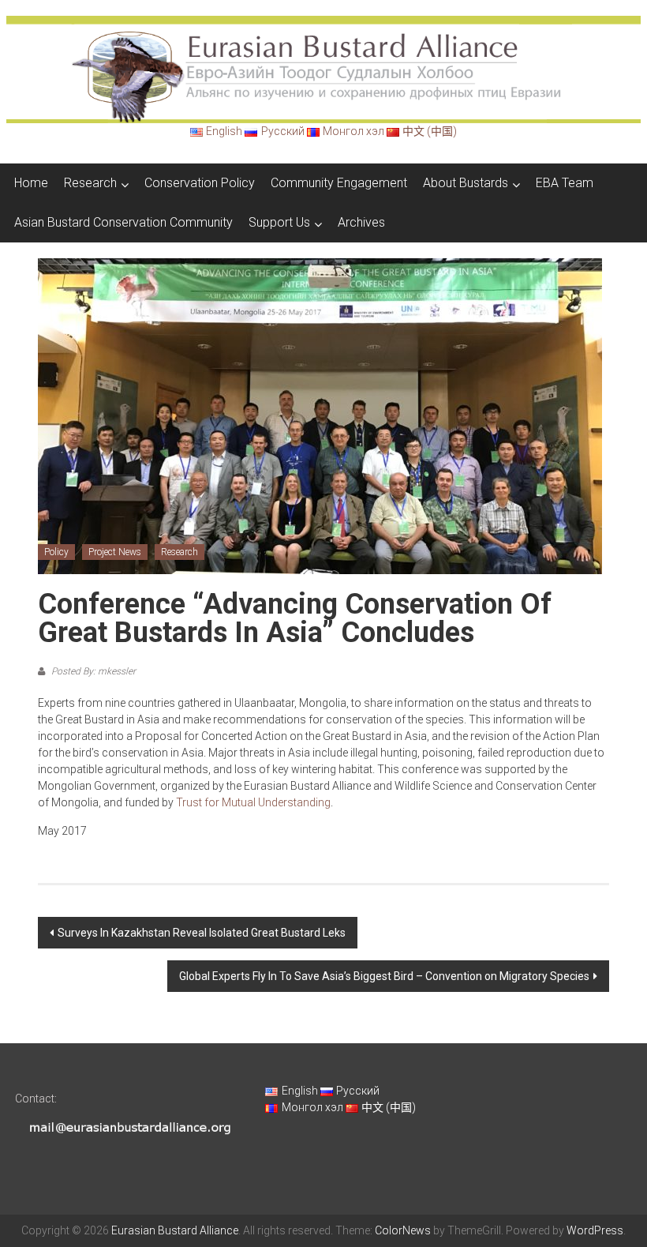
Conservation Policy (199, 182)
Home (31, 182)
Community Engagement (339, 182)
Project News (114, 552)
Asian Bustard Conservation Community (123, 222)
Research (90, 182)
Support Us (279, 222)
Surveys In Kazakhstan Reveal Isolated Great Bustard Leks (202, 932)
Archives (361, 222)
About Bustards (465, 182)
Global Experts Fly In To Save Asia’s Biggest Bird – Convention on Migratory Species (384, 976)
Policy (56, 552)
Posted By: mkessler (92, 671)
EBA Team (564, 182)
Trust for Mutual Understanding (253, 802)
